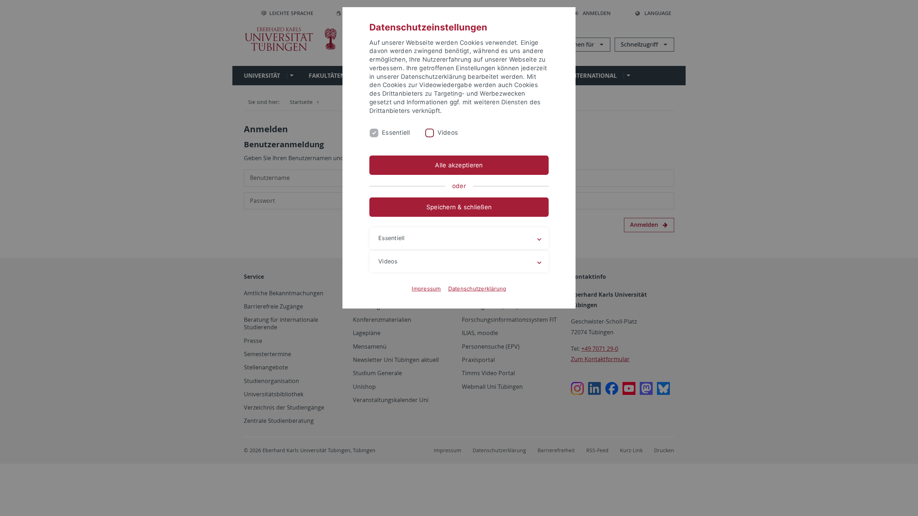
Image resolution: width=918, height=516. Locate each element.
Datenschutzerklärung (477, 288)
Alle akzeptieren (459, 165)
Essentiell (396, 132)
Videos (447, 132)
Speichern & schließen (459, 207)
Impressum (426, 288)
